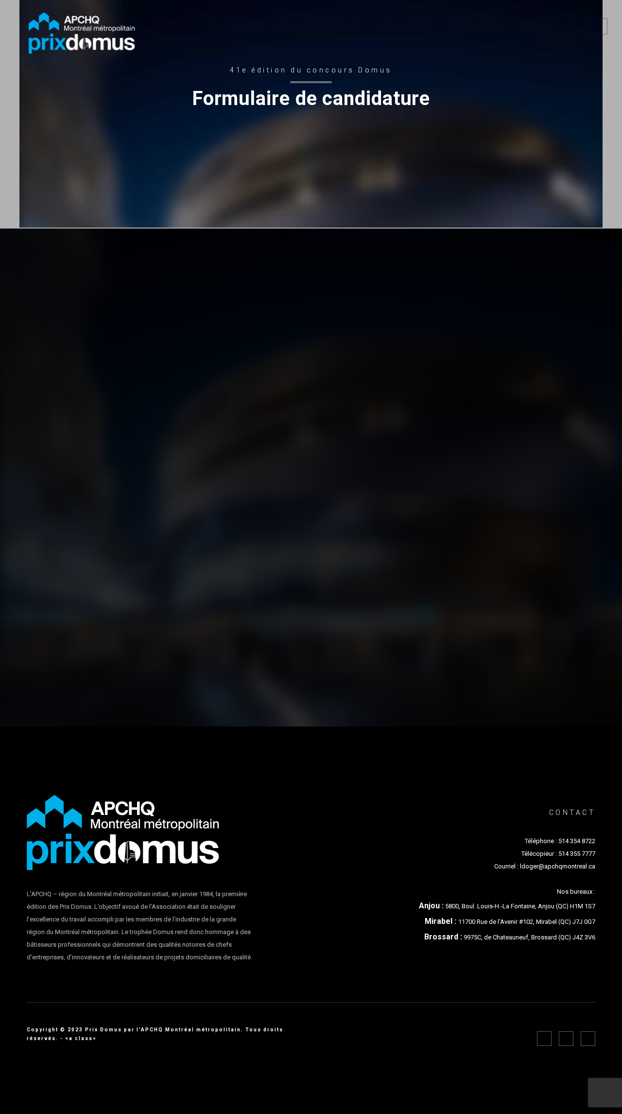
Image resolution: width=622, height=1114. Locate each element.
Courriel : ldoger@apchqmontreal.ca (544, 866)
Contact (554, 41)
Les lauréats (405, 26)
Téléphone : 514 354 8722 (560, 841)
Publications (545, 26)
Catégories (235, 26)
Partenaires (475, 26)
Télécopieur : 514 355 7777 (558, 853)
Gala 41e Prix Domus (318, 26)
